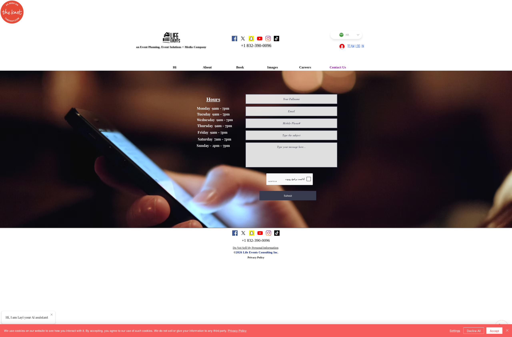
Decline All (474, 331)
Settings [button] (455, 330)
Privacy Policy (256, 257)
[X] (243, 38)
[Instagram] (268, 38)
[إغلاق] (507, 330)
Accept (494, 331)
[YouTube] (259, 38)
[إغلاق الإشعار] (51, 315)
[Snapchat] (251, 38)
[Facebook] (234, 38)
